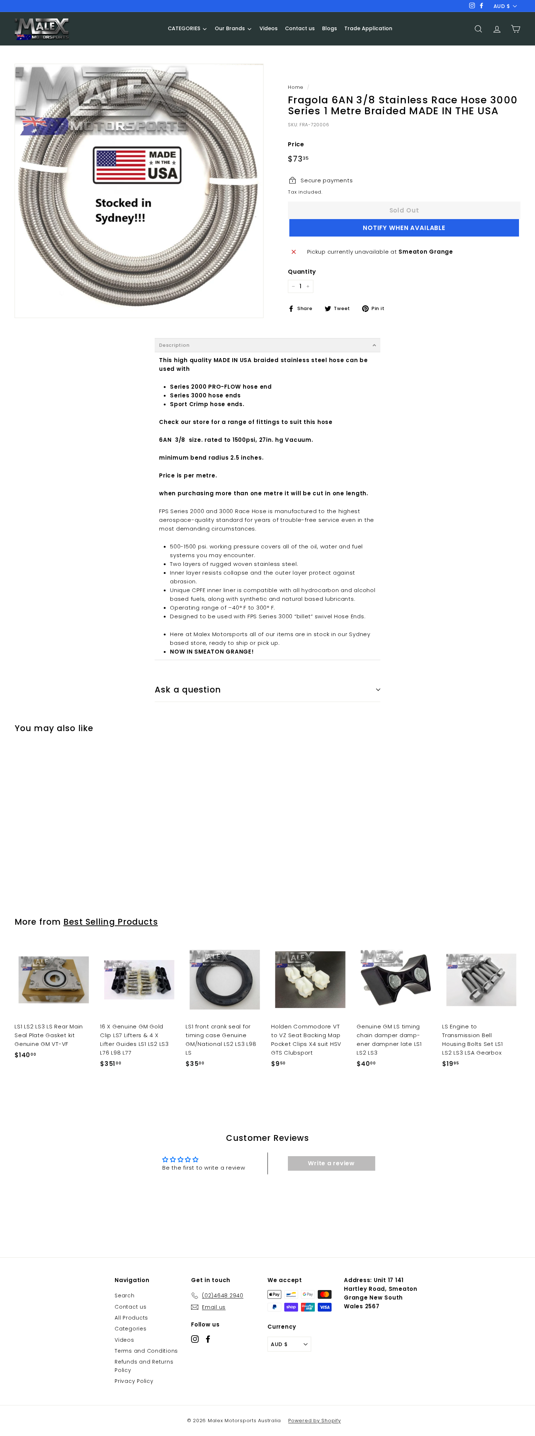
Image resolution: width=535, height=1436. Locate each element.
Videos (124, 1340)
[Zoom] (139, 191)
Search (125, 1295)
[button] (267, 345)
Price (296, 144)
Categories (131, 1328)
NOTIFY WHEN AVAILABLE (404, 227)
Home (296, 87)
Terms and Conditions (146, 1350)
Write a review (331, 1163)
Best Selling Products (110, 922)
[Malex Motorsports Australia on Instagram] (195, 1338)
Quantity (302, 271)
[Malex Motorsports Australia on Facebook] (208, 1338)
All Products (131, 1317)
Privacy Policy (134, 1381)
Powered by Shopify (314, 1420)
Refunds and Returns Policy (144, 1365)
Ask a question (188, 689)
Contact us (131, 1306)
